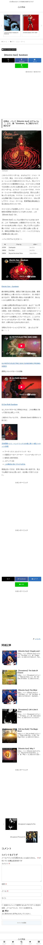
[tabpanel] (12, 25)
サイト (4, 898)
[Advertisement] (21, 95)
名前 (4, 884)
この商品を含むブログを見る (14, 464)
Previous (1, 26)
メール (5, 891)
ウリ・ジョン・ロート (10, 49)
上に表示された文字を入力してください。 (17, 914)
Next (41, 26)
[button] (39, 515)
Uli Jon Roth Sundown (10, 404)
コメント (6, 863)
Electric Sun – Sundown (10, 286)
